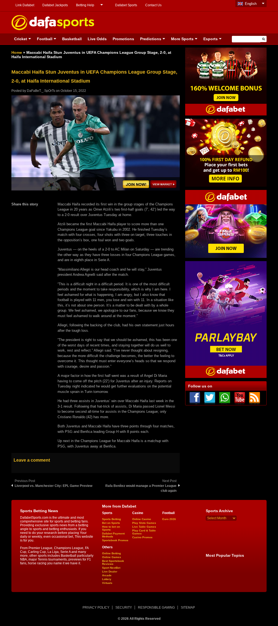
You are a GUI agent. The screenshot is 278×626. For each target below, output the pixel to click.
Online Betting (111, 553)
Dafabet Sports (126, 5)
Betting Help (85, 5)
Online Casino (141, 519)
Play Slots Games (144, 522)
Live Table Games (144, 526)
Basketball (72, 39)
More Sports (182, 39)
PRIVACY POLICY (96, 607)
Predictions (150, 39)
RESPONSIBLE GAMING (156, 607)
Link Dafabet (24, 5)
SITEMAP (188, 607)
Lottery (106, 579)
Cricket (20, 39)
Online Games (111, 557)
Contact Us (153, 5)
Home (16, 52)
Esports (210, 39)
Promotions (123, 39)
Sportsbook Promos (115, 540)
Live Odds (97, 39)
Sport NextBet (111, 567)
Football (44, 39)
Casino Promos (142, 537)
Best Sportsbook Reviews (113, 562)
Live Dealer (109, 571)
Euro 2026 (169, 519)
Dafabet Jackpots (55, 5)
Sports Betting (111, 519)
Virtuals (107, 582)
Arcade (107, 575)
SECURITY (123, 607)
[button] (263, 39)
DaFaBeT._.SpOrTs (41, 91)
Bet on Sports (111, 522)
